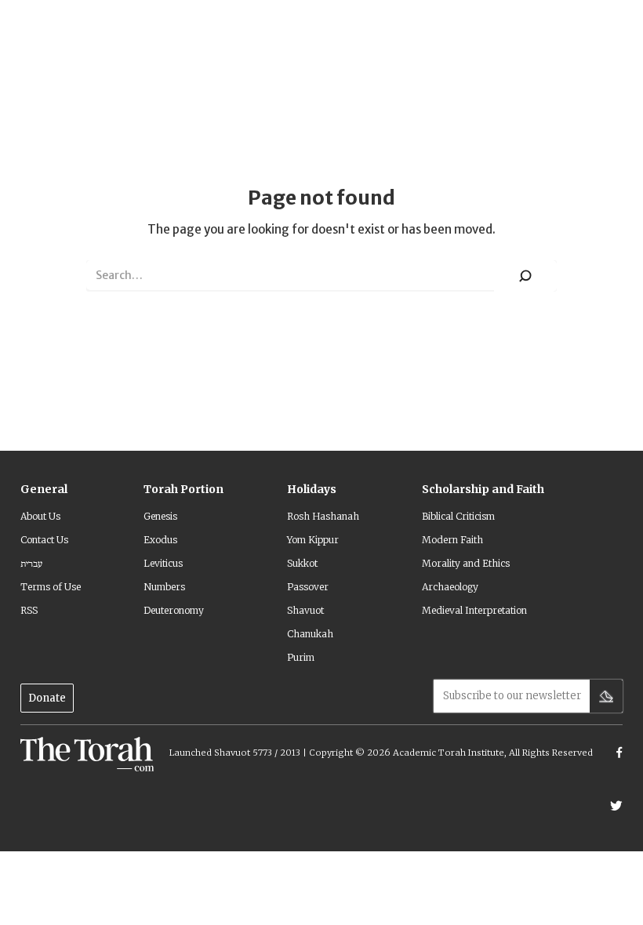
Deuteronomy (173, 610)
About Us (40, 516)
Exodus (160, 540)
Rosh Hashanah (323, 516)
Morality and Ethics (466, 563)
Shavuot (305, 610)
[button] (43, 495)
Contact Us (44, 540)
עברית (31, 563)
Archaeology (450, 587)
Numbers (164, 587)
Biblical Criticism (458, 516)
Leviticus (163, 563)
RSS (29, 610)
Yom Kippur (313, 540)
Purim (300, 657)
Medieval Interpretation (474, 610)
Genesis (160, 516)
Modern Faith (452, 540)
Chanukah (310, 634)
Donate (47, 698)
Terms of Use (50, 587)
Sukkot (302, 563)
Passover (308, 587)
